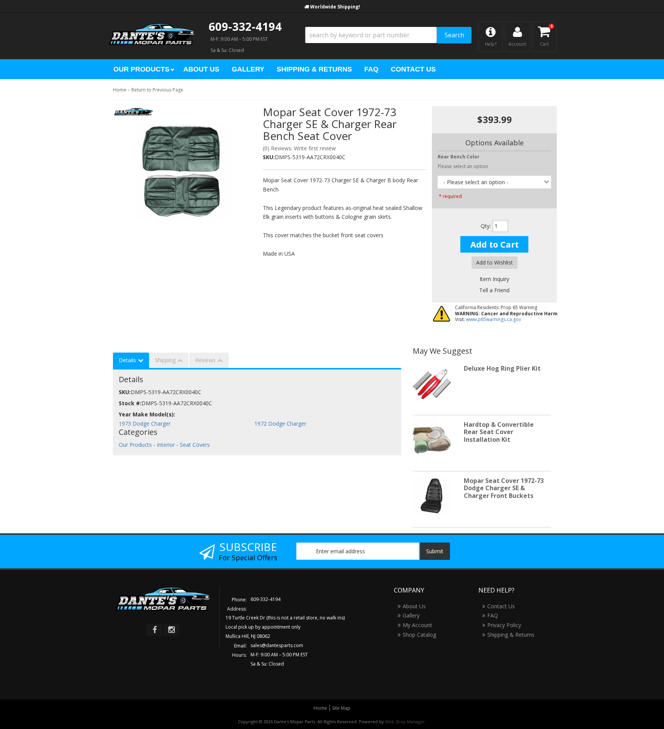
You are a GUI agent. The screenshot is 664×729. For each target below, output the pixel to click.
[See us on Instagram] (171, 630)
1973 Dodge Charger (145, 423)
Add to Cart (494, 244)
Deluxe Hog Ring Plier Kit (502, 368)
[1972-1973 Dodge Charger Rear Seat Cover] (182, 171)
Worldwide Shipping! (335, 6)
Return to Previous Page (157, 90)
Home (119, 90)
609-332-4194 (245, 26)
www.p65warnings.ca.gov (493, 319)
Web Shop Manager (405, 721)
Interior (166, 444)
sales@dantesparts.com (277, 645)
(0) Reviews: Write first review (299, 148)
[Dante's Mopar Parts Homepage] (152, 26)
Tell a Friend (494, 290)
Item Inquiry (494, 279)
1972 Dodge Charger (280, 423)
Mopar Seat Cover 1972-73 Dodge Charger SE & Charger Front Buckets (504, 487)
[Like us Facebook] (154, 630)
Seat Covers (195, 444)
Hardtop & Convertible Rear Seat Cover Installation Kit (499, 431)
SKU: (269, 157)
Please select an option (463, 166)
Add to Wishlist (494, 262)
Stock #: (130, 403)
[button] (388, 35)
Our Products (135, 444)
